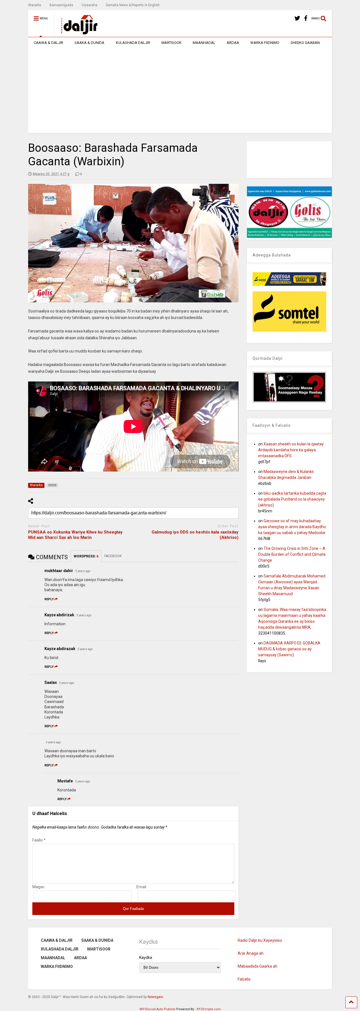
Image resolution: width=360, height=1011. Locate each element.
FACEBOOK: (113, 556)
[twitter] (297, 18)
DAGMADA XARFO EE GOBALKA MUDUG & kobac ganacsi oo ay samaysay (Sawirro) (289, 649)
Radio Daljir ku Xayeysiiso (260, 940)
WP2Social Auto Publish (158, 1009)
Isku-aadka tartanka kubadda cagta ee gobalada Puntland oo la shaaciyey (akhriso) (292, 499)
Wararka (34, 5)
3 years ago (82, 781)
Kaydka (145, 957)
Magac (38, 887)
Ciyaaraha (89, 5)
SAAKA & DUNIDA (89, 43)
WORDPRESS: (86, 556)
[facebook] (305, 18)
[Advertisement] (180, 90)
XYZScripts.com (209, 1009)
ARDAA (233, 43)
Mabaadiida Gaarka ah (257, 966)
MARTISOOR (171, 43)
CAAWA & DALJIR (48, 43)
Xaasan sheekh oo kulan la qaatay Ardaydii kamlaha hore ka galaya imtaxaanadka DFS (291, 450)
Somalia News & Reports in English (133, 5)
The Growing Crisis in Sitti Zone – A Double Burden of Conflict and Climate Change (292, 554)
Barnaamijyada (61, 5)
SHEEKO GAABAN (305, 43)
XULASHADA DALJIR (133, 43)
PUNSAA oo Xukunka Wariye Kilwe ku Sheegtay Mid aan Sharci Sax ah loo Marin (75, 535)
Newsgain (155, 997)
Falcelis (244, 979)
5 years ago (82, 571)
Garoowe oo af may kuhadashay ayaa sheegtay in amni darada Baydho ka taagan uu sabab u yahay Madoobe (292, 527)
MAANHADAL (204, 43)
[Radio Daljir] (76, 32)
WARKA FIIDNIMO (264, 43)
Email (141, 887)
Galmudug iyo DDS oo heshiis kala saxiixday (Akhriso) (195, 535)
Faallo (39, 840)
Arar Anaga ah (251, 953)
